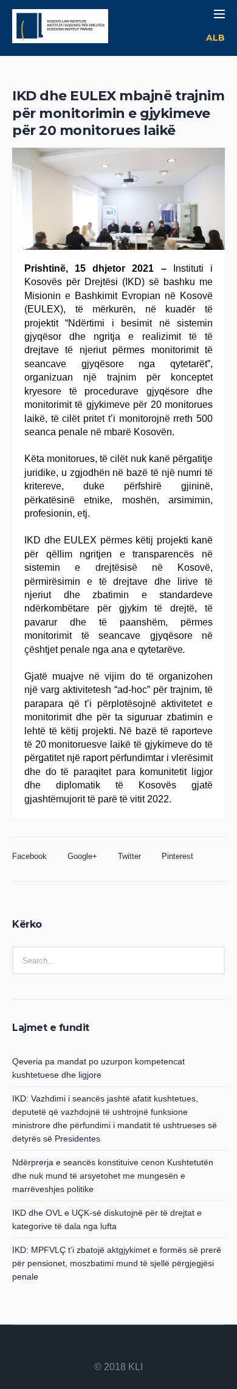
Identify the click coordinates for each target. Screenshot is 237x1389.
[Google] (118, 1348)
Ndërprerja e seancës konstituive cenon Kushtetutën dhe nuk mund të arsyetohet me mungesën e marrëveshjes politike (112, 1175)
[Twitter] (133, 1348)
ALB (215, 37)
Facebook (29, 856)
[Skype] (148, 1348)
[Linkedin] (89, 1348)
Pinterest (177, 856)
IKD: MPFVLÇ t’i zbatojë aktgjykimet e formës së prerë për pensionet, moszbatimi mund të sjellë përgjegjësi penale (116, 1263)
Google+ (82, 856)
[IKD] (60, 27)
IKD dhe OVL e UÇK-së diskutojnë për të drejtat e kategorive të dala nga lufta (107, 1219)
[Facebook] (104, 1348)
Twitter (129, 856)
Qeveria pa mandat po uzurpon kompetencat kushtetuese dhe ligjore (98, 1068)
